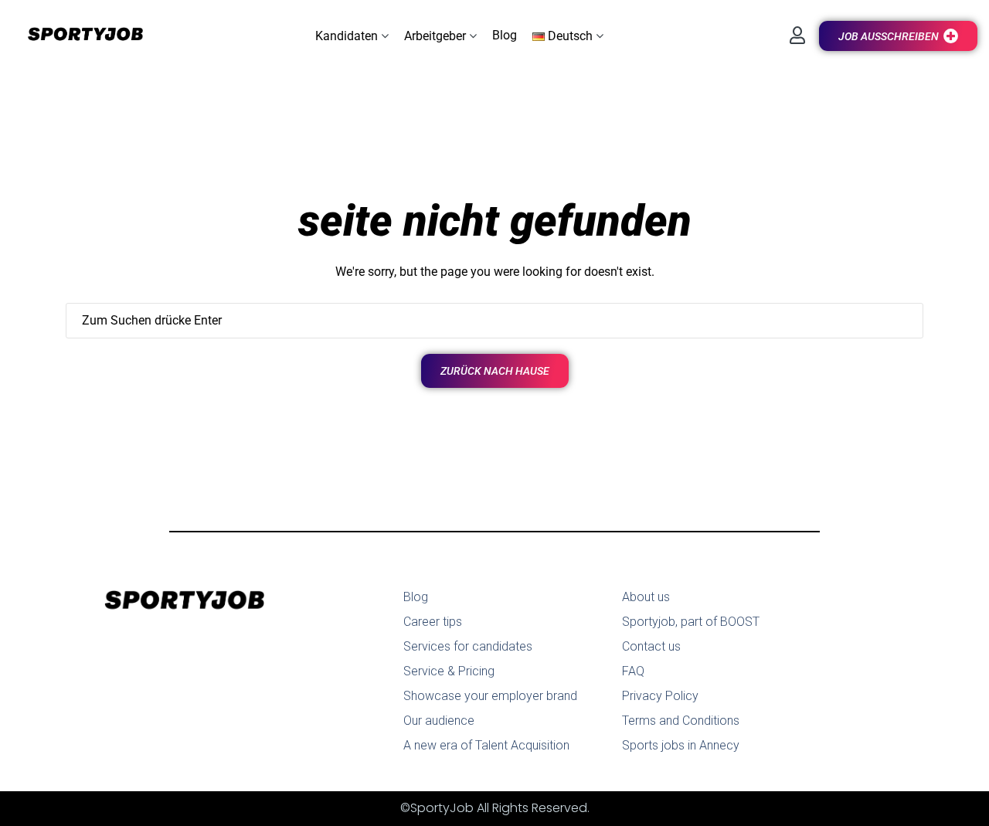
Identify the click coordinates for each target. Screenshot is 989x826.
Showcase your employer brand (490, 695)
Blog (415, 597)
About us (646, 597)
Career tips (432, 621)
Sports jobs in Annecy (680, 745)
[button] (352, 36)
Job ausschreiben (888, 36)
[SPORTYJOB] (77, 35)
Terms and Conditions (680, 720)
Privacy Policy (660, 695)
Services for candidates (467, 646)
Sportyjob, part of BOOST (691, 621)
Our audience (438, 720)
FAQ (633, 671)
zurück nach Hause (494, 371)
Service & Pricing (448, 671)
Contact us (651, 646)
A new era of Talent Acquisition (486, 745)
